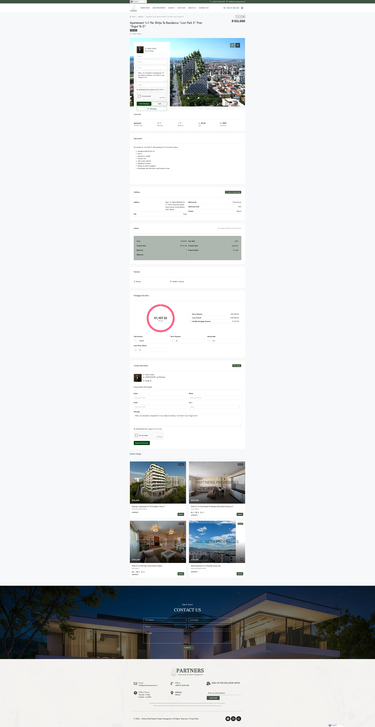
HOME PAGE (145, 8)
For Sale (133, 30)
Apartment (140, 17)
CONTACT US (203, 8)
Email (135, 403)
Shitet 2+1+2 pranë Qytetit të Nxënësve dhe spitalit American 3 (212, 506)
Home (133, 17)
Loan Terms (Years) (140, 346)
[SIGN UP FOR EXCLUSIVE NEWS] (208, 683)
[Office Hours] (135, 693)
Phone (191, 393)
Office (177, 683)
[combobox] (152, 85)
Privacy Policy (194, 719)
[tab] (232, 45)
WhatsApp (152, 109)
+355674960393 (150, 377)
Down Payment (175, 336)
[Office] (172, 683)
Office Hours (144, 692)
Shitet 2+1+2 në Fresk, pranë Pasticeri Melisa (147, 566)
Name (136, 393)
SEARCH (171, 8)
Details (181, 514)
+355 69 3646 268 (232, 8)
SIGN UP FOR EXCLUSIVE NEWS (226, 683)
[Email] (135, 683)
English (135, 1)
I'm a (190, 403)
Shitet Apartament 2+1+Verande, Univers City (206, 566)
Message (137, 412)
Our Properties (159, 8)
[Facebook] (227, 718)
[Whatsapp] (238, 718)
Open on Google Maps (234, 192)
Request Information (141, 443)
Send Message (144, 104)
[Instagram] (233, 718)
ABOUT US (192, 8)
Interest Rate (211, 336)
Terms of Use (159, 90)
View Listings (149, 51)
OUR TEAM (181, 8)
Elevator (138, 281)
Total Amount (138, 336)
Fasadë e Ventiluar (178, 281)
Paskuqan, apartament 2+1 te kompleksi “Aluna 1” (148, 506)
